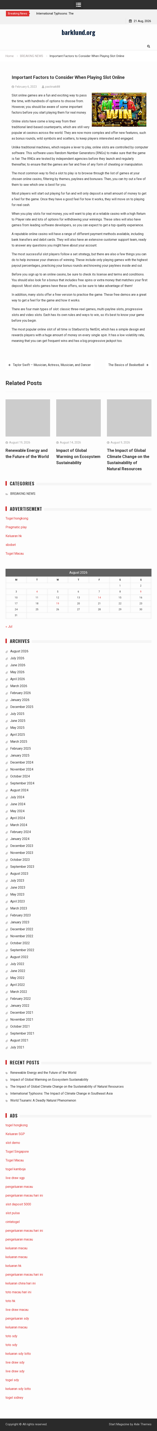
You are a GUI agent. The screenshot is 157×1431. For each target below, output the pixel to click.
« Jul (9, 626)
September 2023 (22, 867)
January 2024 (19, 839)
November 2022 (21, 936)
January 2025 (19, 755)
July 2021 (17, 1047)
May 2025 (17, 728)
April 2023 (17, 901)
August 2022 (19, 957)
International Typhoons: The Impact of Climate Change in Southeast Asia (61, 1093)
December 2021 (21, 1012)
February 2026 (20, 693)
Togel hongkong (17, 518)
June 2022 (17, 971)
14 (99, 597)
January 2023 (19, 922)
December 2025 (21, 707)
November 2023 (21, 853)
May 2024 (17, 811)
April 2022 (17, 985)
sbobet (11, 545)
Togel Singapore (17, 1151)
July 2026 (17, 658)
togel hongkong (17, 1125)
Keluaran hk (14, 536)
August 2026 (19, 651)
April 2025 (17, 735)
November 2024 (21, 769)
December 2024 (21, 762)
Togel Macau (15, 553)
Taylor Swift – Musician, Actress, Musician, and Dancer (52, 365)
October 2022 (20, 943)
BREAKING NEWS (22, 494)
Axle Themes (142, 1424)
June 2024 (17, 804)
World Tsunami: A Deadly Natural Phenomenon (43, 1100)
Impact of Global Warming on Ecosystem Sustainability (78, 456)
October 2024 (20, 776)
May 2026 (17, 672)
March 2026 (18, 686)
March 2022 (18, 992)
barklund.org (78, 32)
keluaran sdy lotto (18, 1389)
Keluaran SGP (15, 1134)
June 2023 (17, 887)
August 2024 (19, 790)
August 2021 (19, 1040)
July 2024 (17, 797)
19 (57, 603)
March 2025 (18, 741)
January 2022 (19, 1006)
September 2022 (22, 950)
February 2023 (20, 915)
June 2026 (17, 665)
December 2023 (21, 846)
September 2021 (22, 1033)
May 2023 (17, 894)
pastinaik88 (52, 86)
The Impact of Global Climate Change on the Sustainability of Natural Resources (67, 1086)
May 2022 (17, 978)
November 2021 (21, 1019)
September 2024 (22, 783)
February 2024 (20, 832)
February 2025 (20, 748)
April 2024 (17, 818)
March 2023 (18, 908)
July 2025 (17, 714)
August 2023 (19, 874)
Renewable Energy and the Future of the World (43, 1073)
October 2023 (20, 860)
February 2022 (20, 999)
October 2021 (20, 1026)
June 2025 (17, 721)
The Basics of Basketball (126, 365)
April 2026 (17, 679)
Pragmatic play (16, 527)
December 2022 (21, 929)
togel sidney (14, 1398)
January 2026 (19, 700)
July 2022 (17, 964)
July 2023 (17, 880)
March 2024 (18, 825)
